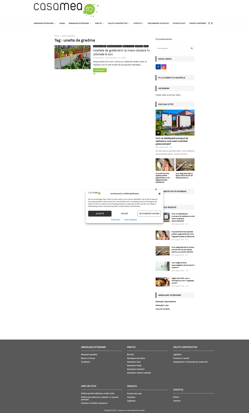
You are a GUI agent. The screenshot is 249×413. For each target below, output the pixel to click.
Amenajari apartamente (166, 302)
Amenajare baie (133, 362)
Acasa (62, 23)
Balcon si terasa (128, 46)
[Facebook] (209, 23)
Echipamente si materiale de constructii (190, 362)
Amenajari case (162, 305)
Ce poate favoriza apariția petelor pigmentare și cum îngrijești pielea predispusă (163, 177)
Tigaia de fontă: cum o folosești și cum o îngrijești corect (183, 280)
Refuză (124, 213)
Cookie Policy (115, 219)
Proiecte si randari (181, 358)
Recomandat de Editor (158, 23)
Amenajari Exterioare (79, 23)
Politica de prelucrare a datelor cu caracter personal (100, 398)
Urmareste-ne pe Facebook (172, 191)
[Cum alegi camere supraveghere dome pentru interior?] (163, 266)
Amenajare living (134, 365)
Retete (176, 397)
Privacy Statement (130, 219)
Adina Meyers (100, 58)
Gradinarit (139, 46)
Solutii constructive (117, 23)
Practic (98, 23)
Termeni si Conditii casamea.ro (94, 403)
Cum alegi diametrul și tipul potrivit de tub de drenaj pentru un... (184, 175)
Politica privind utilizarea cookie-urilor (98, 393)
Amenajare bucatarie (136, 358)
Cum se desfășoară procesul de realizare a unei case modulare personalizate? (172, 141)
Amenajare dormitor (136, 369)
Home (146, 46)
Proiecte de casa (134, 393)
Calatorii (177, 401)
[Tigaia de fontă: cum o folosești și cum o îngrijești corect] (163, 281)
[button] (159, 193)
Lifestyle (137, 23)
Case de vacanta (163, 309)
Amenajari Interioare (44, 23)
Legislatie (131, 401)
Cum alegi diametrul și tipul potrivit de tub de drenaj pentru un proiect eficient (183, 249)
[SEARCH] (192, 48)
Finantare (131, 397)
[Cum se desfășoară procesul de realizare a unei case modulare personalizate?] (175, 123)
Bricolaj (130, 354)
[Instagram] (212, 23)
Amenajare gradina (100, 46)
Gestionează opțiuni (149, 213)
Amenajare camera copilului (139, 373)
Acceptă (100, 213)
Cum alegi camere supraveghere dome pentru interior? (183, 265)
